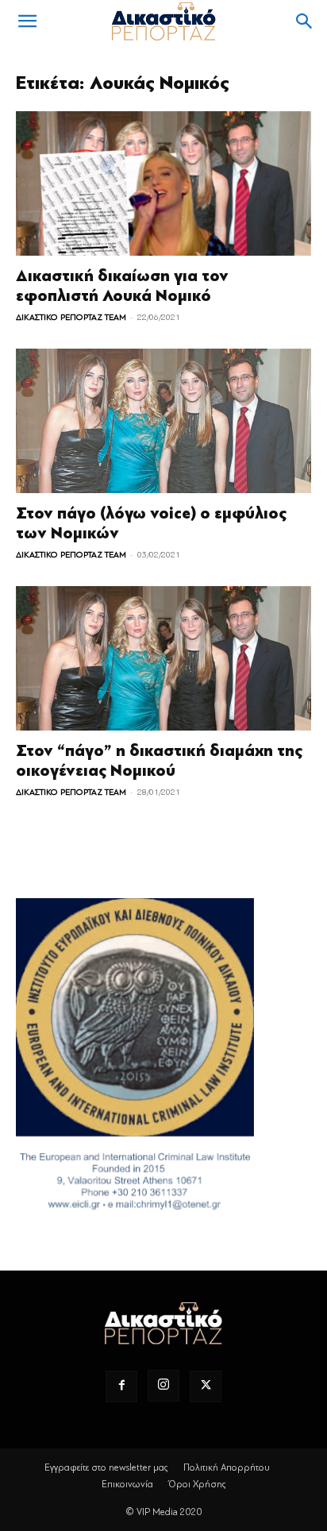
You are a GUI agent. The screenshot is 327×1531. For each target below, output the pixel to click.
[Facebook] (121, 1386)
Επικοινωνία (127, 1484)
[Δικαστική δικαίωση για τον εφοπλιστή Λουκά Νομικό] (163, 183)
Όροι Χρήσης (197, 1484)
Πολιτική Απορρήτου (226, 1467)
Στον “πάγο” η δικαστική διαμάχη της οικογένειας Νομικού (159, 761)
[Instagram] (163, 1386)
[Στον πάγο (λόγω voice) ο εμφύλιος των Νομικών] (163, 421)
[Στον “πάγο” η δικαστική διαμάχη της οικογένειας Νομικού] (163, 658)
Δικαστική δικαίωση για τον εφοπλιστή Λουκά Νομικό (122, 286)
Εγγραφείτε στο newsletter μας (106, 1467)
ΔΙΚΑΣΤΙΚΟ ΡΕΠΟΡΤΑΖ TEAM (71, 317)
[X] (205, 1386)
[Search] (305, 21)
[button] (27, 21)
